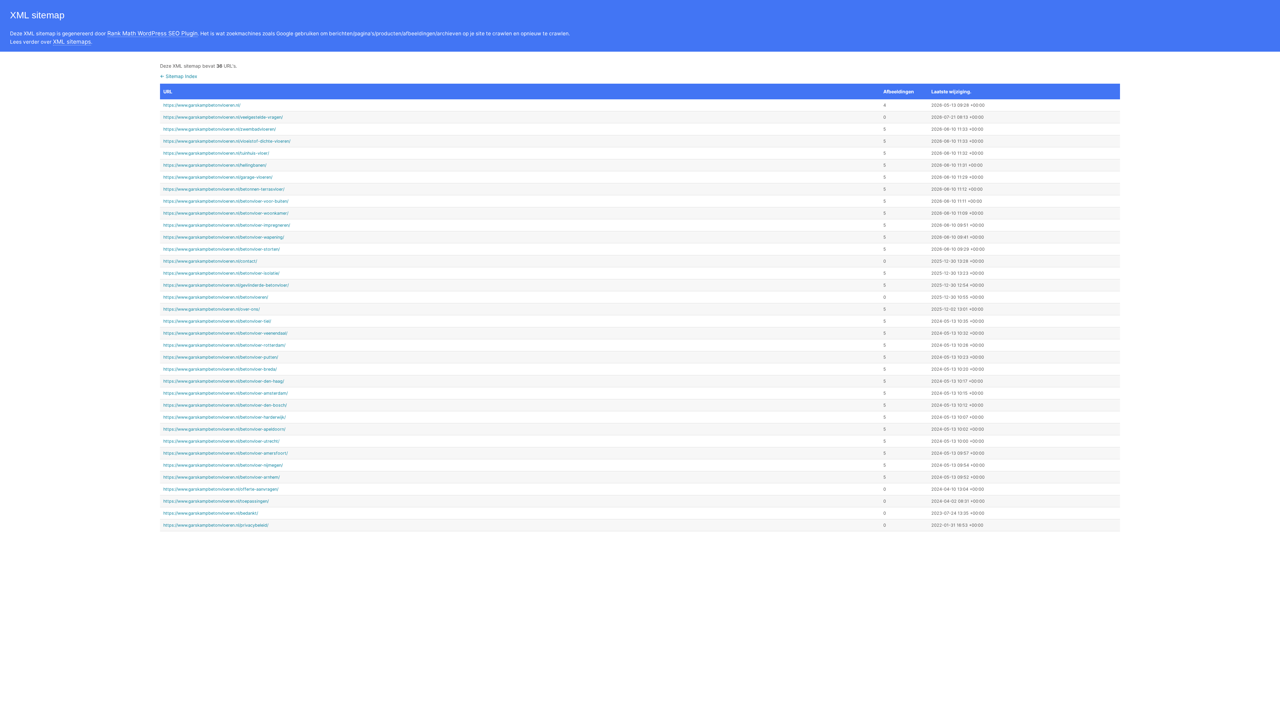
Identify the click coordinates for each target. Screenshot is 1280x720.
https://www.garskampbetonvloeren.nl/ (201, 105)
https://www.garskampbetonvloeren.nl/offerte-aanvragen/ (220, 489)
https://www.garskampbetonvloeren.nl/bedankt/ (210, 513)
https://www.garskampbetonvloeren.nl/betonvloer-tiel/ (217, 321)
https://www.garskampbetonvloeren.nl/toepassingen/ (216, 501)
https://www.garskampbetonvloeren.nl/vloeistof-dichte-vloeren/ (226, 141)
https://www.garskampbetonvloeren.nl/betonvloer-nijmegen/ (223, 465)
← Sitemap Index (178, 76)
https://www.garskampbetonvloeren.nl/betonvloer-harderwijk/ (224, 417)
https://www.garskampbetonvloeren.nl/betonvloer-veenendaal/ (225, 333)
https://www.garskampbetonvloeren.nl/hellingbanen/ (214, 165)
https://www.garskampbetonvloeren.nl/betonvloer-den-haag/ (223, 381)
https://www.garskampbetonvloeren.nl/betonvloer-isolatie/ (221, 273)
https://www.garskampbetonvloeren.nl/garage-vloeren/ (217, 177)
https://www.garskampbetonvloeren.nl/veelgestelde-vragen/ (223, 117)
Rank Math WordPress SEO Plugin (152, 33)
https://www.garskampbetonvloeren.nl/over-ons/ (211, 309)
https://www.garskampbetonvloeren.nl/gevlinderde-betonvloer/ (226, 285)
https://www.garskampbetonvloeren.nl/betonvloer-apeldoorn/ (224, 429)
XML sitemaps (72, 41)
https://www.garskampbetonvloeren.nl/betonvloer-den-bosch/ (225, 405)
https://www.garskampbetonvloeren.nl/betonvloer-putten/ (220, 357)
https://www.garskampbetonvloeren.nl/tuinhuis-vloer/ (216, 153)
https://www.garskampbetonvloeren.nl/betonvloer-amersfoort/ (225, 453)
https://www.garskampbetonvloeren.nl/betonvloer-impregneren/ (226, 225)
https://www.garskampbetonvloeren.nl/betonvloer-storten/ (221, 249)
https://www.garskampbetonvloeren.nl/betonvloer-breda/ (220, 369)
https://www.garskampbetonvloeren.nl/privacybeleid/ (215, 525)
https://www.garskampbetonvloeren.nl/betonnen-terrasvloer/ (223, 189)
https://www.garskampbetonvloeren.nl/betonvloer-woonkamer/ (225, 213)
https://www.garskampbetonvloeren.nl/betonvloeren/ (215, 297)
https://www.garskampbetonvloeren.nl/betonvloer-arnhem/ (221, 477)
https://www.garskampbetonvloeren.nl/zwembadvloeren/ (219, 129)
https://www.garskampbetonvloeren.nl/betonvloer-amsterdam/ (225, 393)
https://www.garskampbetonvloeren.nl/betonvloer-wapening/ (223, 237)
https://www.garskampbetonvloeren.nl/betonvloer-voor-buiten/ (225, 201)
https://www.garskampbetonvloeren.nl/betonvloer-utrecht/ (221, 441)
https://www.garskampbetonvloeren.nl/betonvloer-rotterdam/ (224, 345)
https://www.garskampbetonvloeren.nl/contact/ (210, 261)
